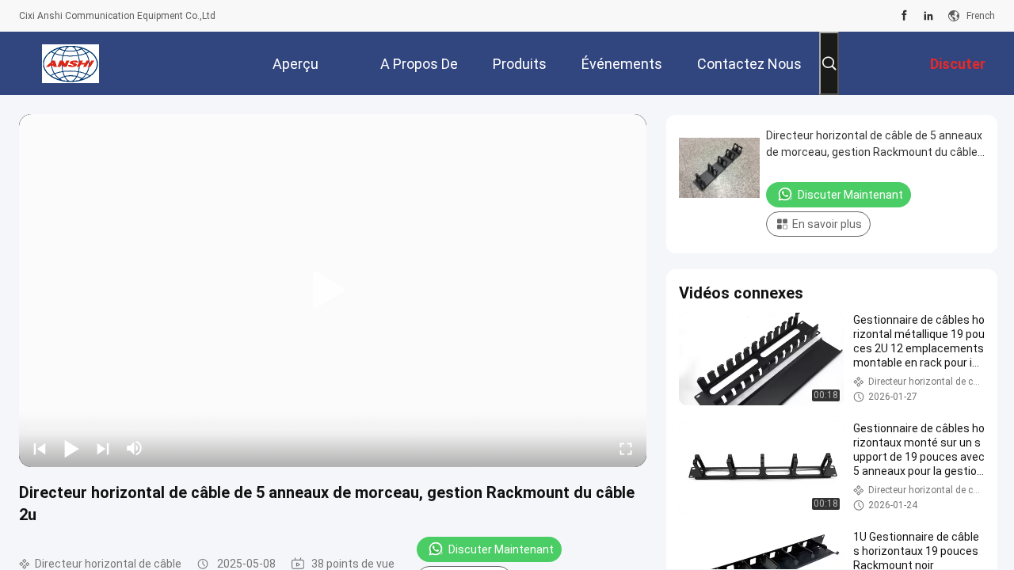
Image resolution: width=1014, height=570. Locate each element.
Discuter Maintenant (501, 549)
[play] (333, 290)
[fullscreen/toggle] (626, 448)
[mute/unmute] (135, 448)
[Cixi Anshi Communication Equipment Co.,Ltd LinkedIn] (928, 16)
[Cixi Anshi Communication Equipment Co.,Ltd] (70, 63)
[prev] (39, 448)
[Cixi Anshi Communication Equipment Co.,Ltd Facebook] (904, 16)
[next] (103, 448)
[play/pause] (71, 448)
